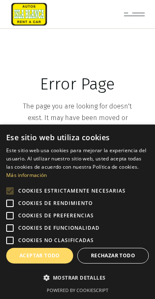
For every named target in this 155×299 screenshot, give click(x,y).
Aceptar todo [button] (39, 255)
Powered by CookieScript (77, 290)
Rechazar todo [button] (113, 255)
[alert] (77, 212)
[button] (77, 278)
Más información (26, 175)
